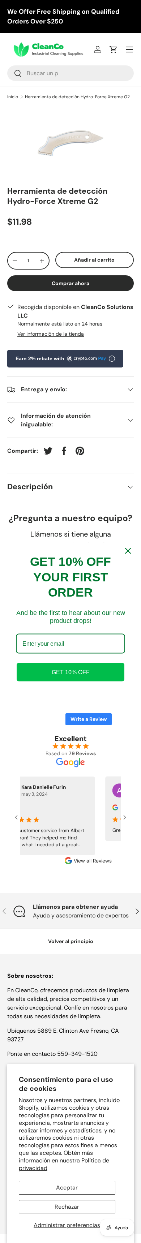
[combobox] (70, 73)
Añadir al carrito (94, 260)
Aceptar (67, 1187)
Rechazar (67, 1206)
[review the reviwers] (112, 808)
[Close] (128, 551)
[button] (113, 49)
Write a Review (88, 719)
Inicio (12, 97)
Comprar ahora (70, 283)
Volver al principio (70, 941)
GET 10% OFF (71, 672)
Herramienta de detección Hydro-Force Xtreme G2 (77, 97)
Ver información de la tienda (50, 334)
